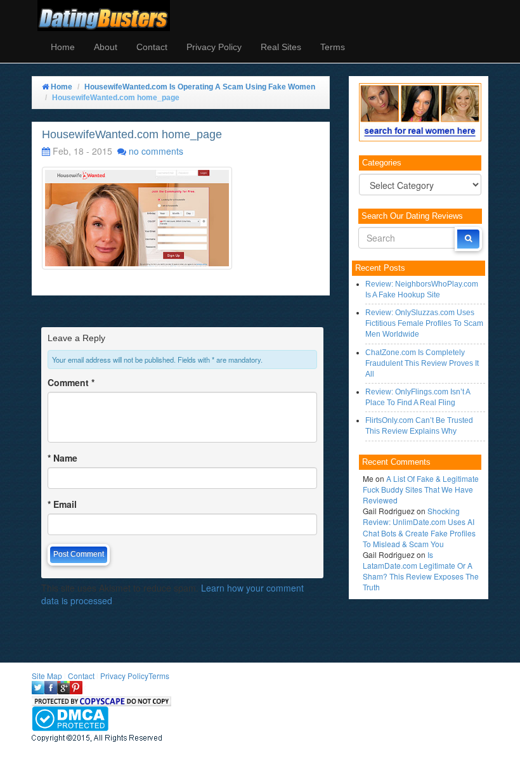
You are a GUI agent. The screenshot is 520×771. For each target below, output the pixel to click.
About (105, 47)
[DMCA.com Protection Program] (70, 716)
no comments (156, 151)
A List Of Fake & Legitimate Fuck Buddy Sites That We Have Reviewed (421, 489)
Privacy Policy (214, 47)
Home (63, 47)
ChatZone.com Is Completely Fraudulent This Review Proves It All (422, 363)
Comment (71, 382)
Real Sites (281, 47)
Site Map (47, 675)
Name (62, 457)
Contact (151, 47)
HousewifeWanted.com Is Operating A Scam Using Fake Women (199, 86)
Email (62, 504)
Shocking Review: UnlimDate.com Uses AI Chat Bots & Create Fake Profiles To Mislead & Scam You (419, 526)
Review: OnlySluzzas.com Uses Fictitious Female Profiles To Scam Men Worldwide (424, 323)
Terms (332, 47)
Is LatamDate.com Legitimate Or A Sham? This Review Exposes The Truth (421, 570)
